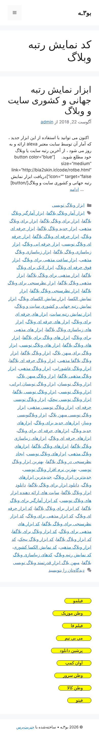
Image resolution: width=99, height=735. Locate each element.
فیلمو (78, 600)
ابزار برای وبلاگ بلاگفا (59, 220)
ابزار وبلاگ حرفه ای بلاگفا (32, 360)
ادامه (74, 189)
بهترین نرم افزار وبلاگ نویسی (50, 469)
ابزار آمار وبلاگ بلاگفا (66, 213)
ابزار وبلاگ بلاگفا (36, 352)
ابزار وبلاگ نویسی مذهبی (51, 407)
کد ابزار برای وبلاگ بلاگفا (57, 508)
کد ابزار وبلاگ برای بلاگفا (34, 531)
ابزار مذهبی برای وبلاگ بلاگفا (53, 275)
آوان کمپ (74, 663)
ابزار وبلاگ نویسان (74, 383)
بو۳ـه (84, 13)
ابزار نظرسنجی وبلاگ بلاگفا (54, 290)
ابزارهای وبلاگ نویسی (46, 453)
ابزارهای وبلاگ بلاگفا (50, 446)
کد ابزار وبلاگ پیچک (36, 539)
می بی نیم (74, 638)
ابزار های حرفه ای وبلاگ (48, 321)
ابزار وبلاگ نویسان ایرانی (33, 383)
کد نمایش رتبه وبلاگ (73, 554)
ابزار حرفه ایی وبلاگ (41, 244)
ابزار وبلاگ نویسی (68, 205)
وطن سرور (73, 675)
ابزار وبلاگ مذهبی (35, 368)
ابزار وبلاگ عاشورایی (72, 368)
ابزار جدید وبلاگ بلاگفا (57, 228)
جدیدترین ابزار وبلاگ (72, 477)
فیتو (79, 700)
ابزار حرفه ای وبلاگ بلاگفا (56, 236)
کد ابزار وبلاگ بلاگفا (73, 539)
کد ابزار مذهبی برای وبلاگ (49, 515)
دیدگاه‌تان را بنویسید (66, 570)
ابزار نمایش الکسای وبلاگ (42, 298)
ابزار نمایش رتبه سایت (70, 314)
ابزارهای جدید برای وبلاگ (57, 422)
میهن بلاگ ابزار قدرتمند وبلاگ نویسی (46, 562)
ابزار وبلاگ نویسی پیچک (69, 399)
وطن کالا (75, 687)
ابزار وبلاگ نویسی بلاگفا (34, 391)
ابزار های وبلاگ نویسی (40, 345)
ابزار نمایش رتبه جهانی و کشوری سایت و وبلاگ (49, 100)
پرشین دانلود (71, 650)
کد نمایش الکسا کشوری (35, 547)
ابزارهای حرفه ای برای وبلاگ (43, 430)
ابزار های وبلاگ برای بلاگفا (46, 337)
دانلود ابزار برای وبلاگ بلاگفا (53, 484)
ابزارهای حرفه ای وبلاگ (70, 438)
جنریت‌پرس (25, 727)
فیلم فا (77, 625)
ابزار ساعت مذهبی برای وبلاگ (50, 259)
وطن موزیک (72, 613)
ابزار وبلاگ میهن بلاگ (37, 376)
